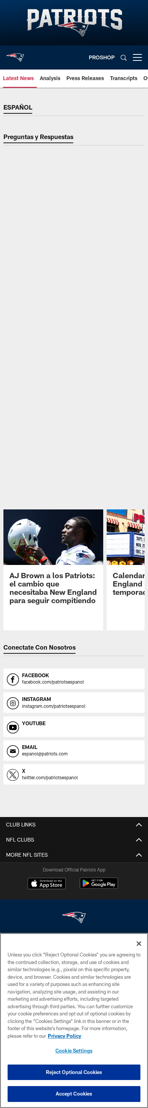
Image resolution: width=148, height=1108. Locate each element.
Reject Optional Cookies (74, 1072)
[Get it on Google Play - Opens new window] (98, 887)
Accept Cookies (74, 1094)
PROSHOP (102, 57)
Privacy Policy (64, 1036)
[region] (74, 1020)
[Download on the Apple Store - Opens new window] (46, 884)
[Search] (124, 58)
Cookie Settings (74, 1051)
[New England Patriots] (74, 918)
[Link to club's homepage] (15, 54)
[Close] (139, 943)
